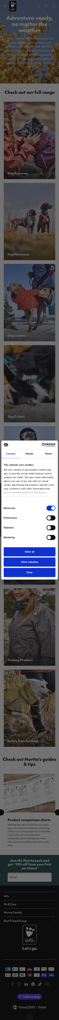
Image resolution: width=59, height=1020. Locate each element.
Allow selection (29, 562)
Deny (29, 572)
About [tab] (48, 453)
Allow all (29, 551)
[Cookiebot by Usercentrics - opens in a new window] (42, 445)
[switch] (50, 517)
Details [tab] (29, 453)
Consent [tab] (10, 453)
